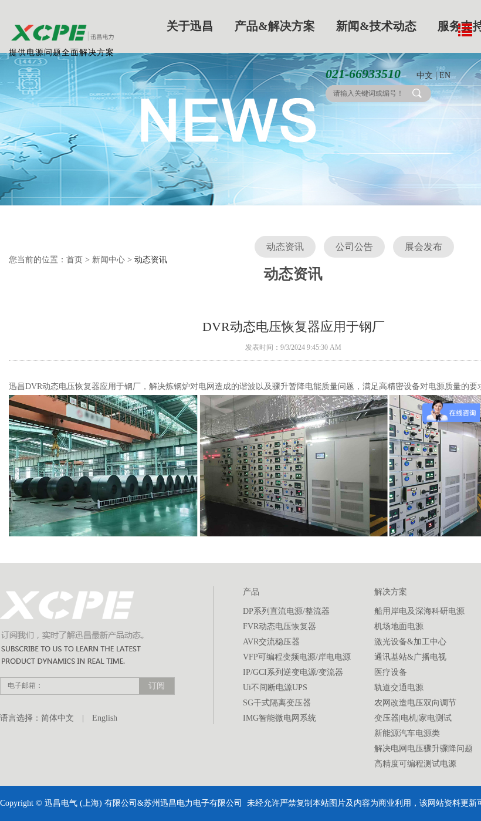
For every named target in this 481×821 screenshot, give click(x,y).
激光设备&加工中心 (410, 641)
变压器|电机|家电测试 (413, 718)
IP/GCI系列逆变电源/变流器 (293, 672)
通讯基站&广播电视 (410, 657)
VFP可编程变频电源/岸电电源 (297, 657)
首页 (74, 259)
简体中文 (57, 718)
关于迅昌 (190, 25)
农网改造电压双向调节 (415, 702)
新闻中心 (108, 259)
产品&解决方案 (275, 25)
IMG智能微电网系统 (279, 718)
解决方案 (390, 591)
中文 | (426, 75)
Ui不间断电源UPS (275, 687)
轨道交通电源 (399, 687)
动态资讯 (285, 247)
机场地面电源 (399, 626)
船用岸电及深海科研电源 (419, 611)
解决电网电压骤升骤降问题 (423, 748)
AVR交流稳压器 (271, 641)
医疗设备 (390, 672)
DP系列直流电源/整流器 (286, 611)
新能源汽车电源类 (407, 733)
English (104, 718)
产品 (251, 591)
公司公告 (354, 247)
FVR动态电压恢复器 (279, 626)
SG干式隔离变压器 (277, 702)
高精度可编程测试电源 (415, 763)
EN (444, 75)
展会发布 (423, 247)
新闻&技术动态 (376, 25)
